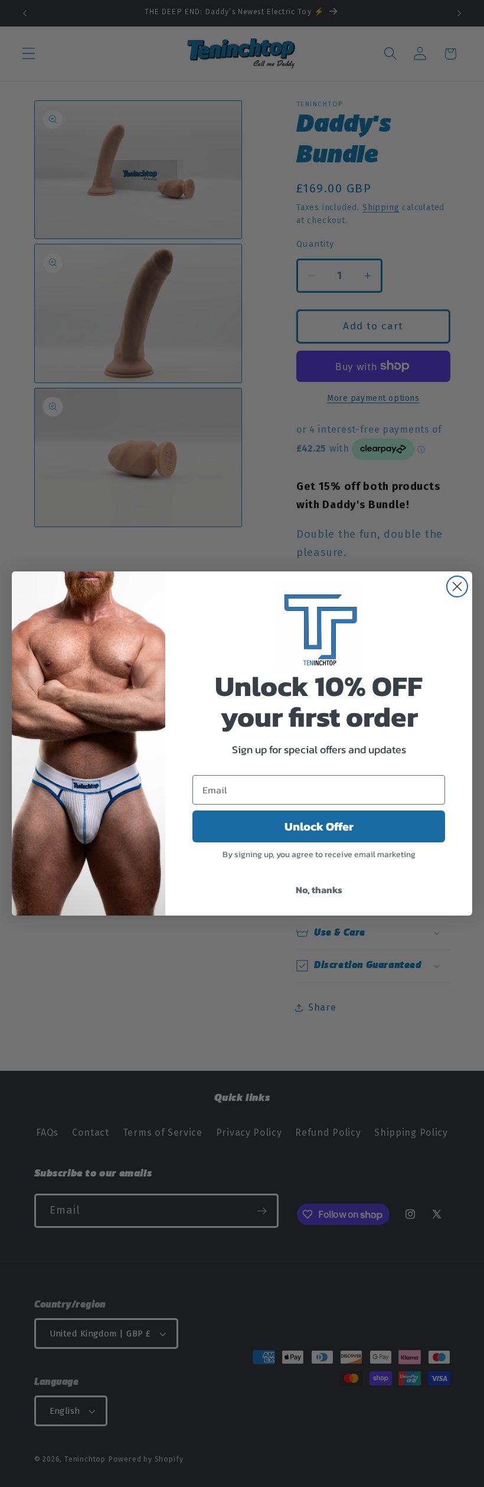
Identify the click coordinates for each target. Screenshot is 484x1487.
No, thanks (319, 890)
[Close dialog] (457, 586)
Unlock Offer (319, 826)
